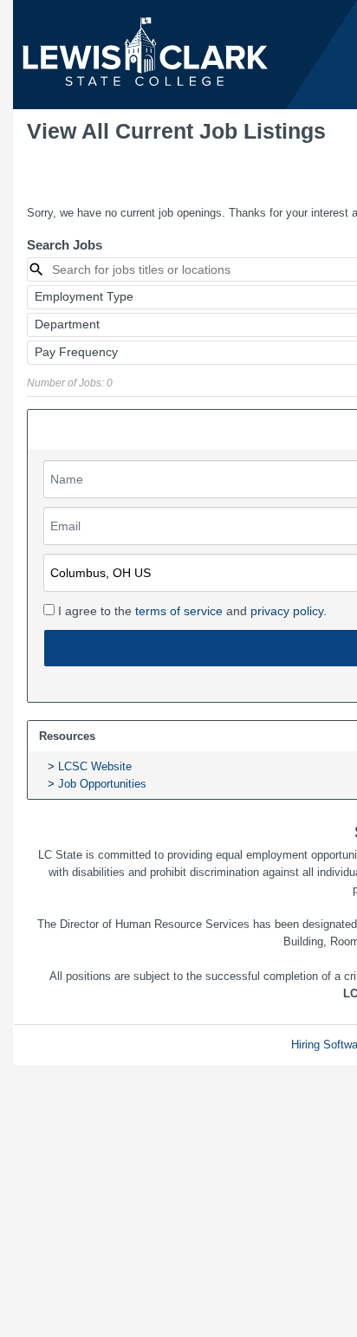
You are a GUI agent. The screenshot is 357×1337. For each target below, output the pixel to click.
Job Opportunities (102, 783)
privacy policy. (288, 611)
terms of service (179, 611)
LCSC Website (95, 766)
